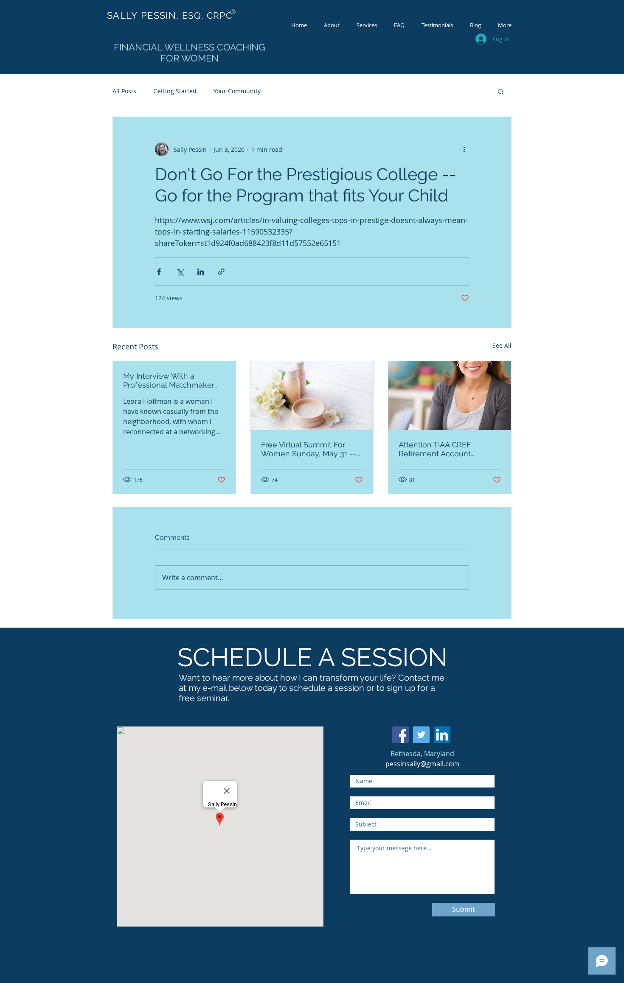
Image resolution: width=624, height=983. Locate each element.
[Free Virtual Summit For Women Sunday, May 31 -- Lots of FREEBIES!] (312, 395)
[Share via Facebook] (159, 272)
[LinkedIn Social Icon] (442, 734)
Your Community (237, 91)
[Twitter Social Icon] (421, 734)
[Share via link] (221, 272)
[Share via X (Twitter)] (180, 272)
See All (502, 345)
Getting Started (175, 91)
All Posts (124, 91)
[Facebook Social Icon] (400, 734)
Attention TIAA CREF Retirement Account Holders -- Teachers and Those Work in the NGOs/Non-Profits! (442, 449)
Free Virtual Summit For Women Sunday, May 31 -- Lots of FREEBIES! (309, 449)
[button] (501, 91)
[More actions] (464, 149)
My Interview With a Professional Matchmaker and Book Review (168, 380)
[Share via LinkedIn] (201, 272)
